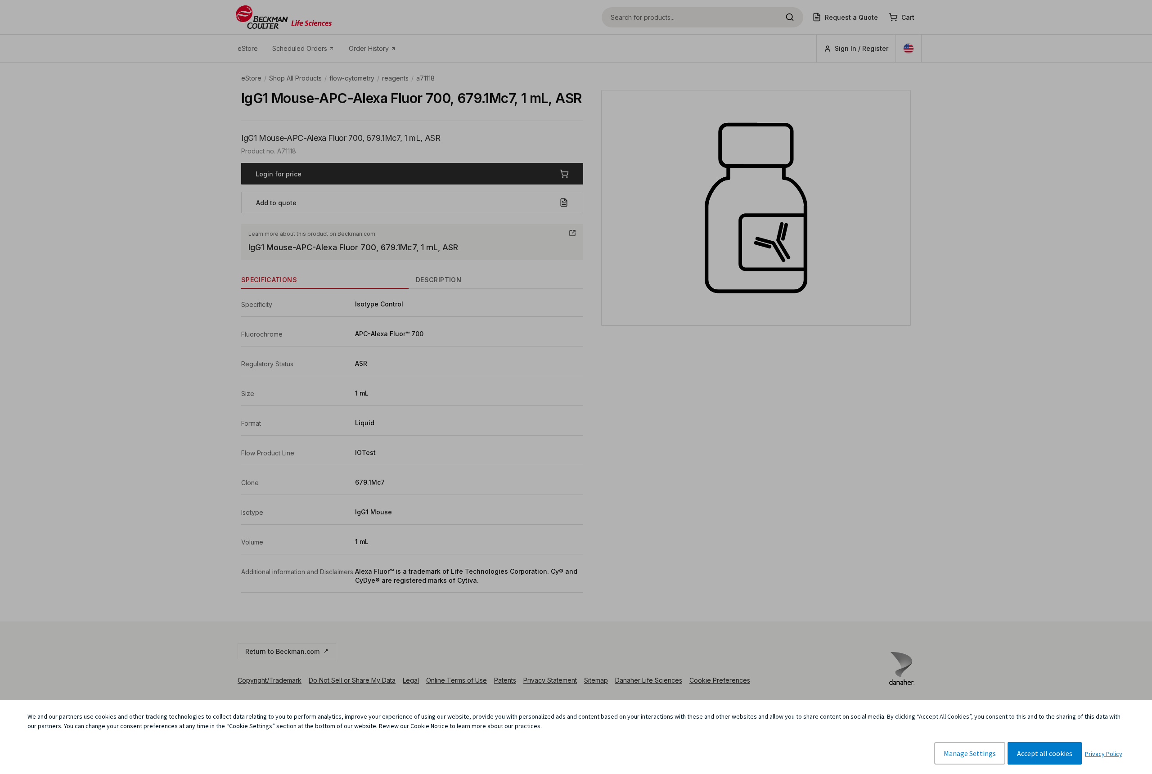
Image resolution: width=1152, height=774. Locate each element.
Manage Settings (970, 753)
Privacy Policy (1103, 754)
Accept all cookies (1044, 753)
